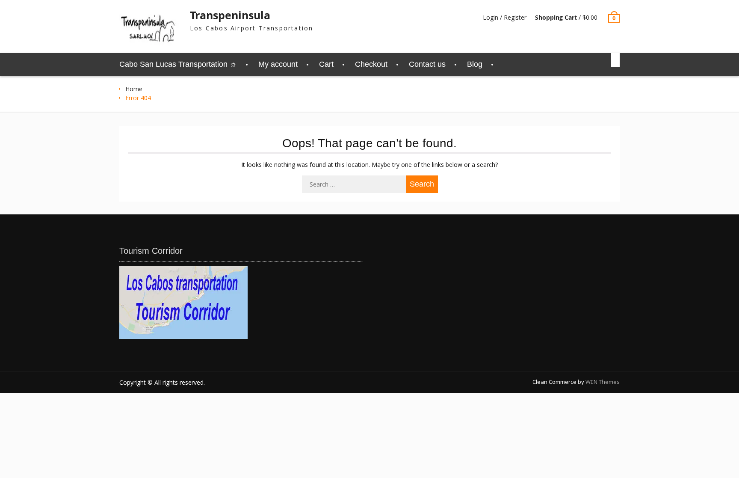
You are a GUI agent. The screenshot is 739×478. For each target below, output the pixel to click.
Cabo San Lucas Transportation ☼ (178, 64)
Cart (326, 64)
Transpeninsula (230, 15)
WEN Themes (602, 382)
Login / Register (504, 17)
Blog (474, 64)
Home (133, 89)
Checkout (371, 64)
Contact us (427, 64)
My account (278, 64)
